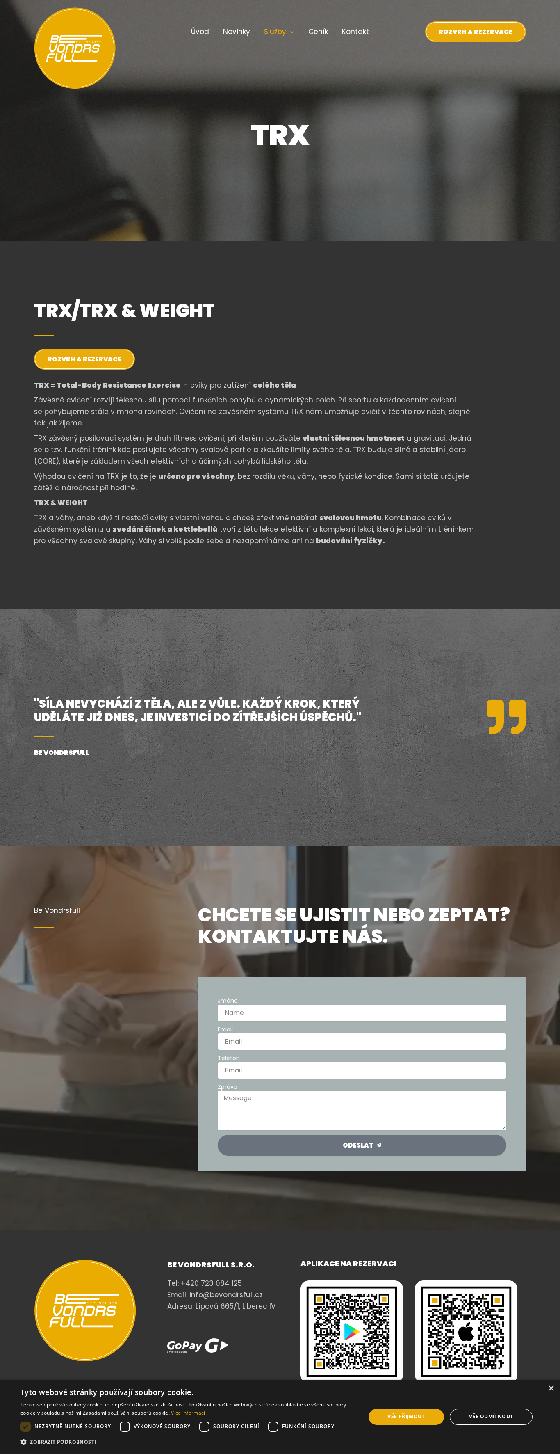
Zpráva (227, 1087)
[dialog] (280, 1417)
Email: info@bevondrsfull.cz (215, 1295)
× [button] (551, 1388)
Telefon (229, 1058)
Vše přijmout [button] (406, 1416)
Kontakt (355, 32)
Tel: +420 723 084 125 (204, 1283)
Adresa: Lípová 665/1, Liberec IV (221, 1306)
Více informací (188, 1412)
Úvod (200, 32)
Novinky (236, 32)
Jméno (228, 1001)
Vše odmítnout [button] (491, 1416)
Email (225, 1029)
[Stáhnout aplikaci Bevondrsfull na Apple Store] (466, 1331)
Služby (275, 32)
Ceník (318, 32)
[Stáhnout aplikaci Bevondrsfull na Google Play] (351, 1331)
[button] (290, 31)
